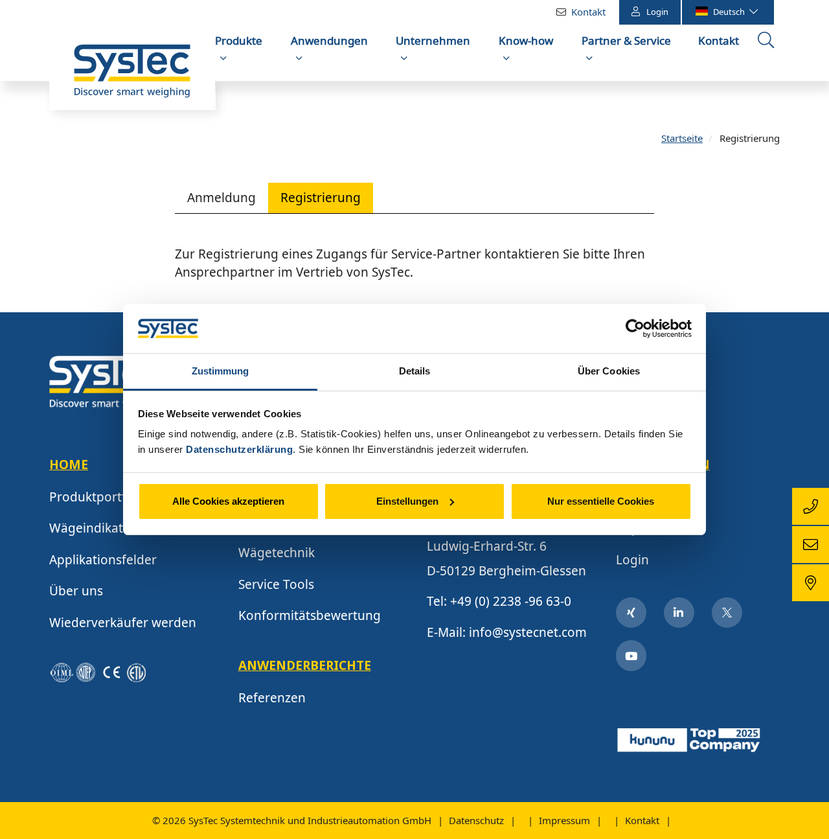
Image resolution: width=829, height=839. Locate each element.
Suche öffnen (767, 54)
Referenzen (272, 697)
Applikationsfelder (103, 559)
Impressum (564, 820)
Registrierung (320, 197)
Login (657, 11)
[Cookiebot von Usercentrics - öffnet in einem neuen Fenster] (635, 328)
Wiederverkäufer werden (122, 622)
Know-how (526, 40)
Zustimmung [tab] (220, 370)
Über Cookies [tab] (609, 370)
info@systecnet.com (528, 632)
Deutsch (730, 11)
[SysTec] (107, 381)
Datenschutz (476, 820)
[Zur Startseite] (132, 77)
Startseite (682, 138)
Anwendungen (329, 40)
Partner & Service (626, 40)
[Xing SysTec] (631, 612)
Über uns (76, 590)
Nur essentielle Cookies (600, 501)
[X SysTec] (727, 612)
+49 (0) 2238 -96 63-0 (510, 601)
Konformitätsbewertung (309, 615)
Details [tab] (415, 370)
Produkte (238, 40)
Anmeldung (221, 197)
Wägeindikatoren (100, 528)
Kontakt (588, 11)
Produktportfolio (98, 496)
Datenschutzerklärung (239, 449)
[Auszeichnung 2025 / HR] (690, 738)
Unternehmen (433, 40)
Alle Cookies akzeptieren (228, 501)
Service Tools (276, 584)
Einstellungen (407, 501)
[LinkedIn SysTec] (679, 612)
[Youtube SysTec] (631, 655)
